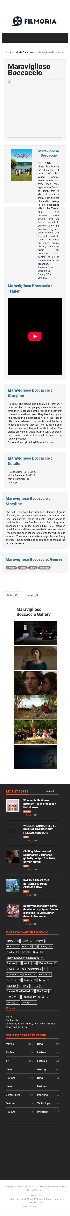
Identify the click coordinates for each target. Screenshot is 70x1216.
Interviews (43, 1095)
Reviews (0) (31, 595)
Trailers (10, 1052)
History (22, 567)
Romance (44, 567)
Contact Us (12, 1020)
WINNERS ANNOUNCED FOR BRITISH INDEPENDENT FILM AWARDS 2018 (40, 829)
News (26, 837)
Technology (43, 1103)
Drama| (40, 442)
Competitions (13, 1095)
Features (42, 1061)
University (42, 1112)
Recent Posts (17, 791)
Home (8, 52)
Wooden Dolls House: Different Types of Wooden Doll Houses (39, 804)
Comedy (11, 567)
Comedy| (22, 442)
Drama (33, 567)
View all (50, 791)
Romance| (50, 442)
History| (31, 442)
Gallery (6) (12, 595)
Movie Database (24, 52)
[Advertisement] (35, 1149)
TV (7, 1061)
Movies (10, 1044)
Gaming (27, 812)
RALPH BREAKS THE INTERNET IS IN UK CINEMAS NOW (36, 884)
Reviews (41, 1052)
